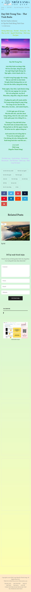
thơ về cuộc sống (7, 187)
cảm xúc (5, 179)
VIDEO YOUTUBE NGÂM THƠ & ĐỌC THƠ (15, 587)
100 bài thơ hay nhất (8, 171)
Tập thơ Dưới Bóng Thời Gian (13, 23)
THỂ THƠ (8, 585)
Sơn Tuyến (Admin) (10, 21)
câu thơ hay (25, 179)
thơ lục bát (13, 183)
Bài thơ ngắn (19, 175)
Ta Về (3, 243)
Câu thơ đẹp (14, 179)
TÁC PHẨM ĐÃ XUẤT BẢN (15, 589)
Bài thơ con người (22, 171)
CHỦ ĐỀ (23, 585)
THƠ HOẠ (16, 585)
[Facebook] (3, 313)
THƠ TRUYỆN (16, 583)
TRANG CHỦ (7, 583)
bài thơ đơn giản (7, 175)
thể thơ (5, 183)
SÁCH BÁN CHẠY (15, 339)
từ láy (17, 187)
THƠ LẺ (25, 583)
